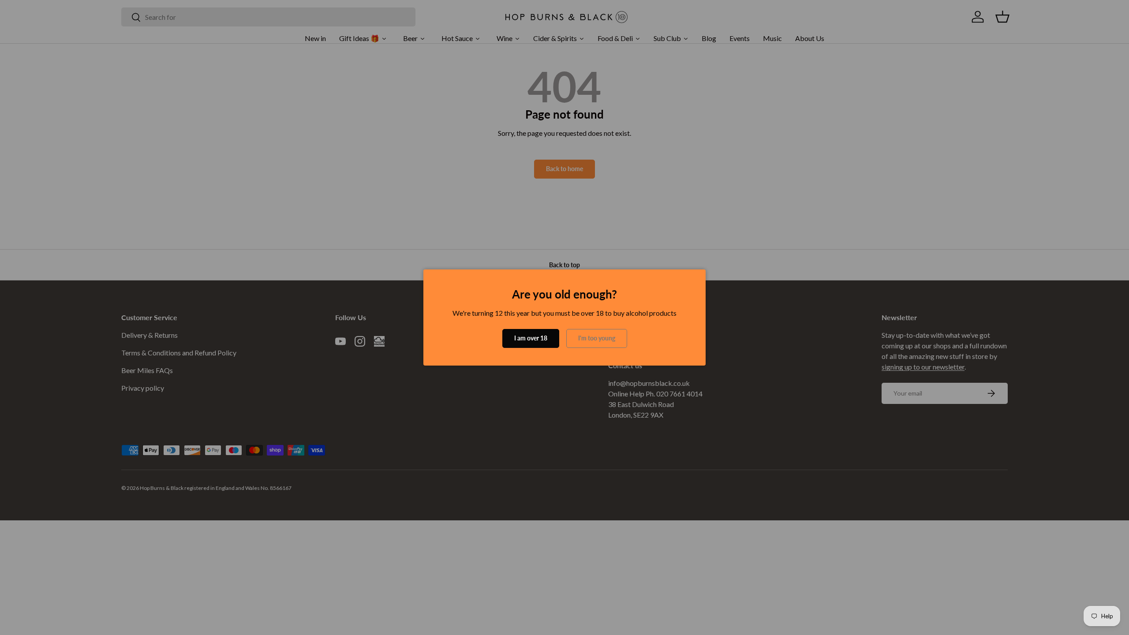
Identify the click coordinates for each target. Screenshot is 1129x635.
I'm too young (596, 338)
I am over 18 (530, 338)
